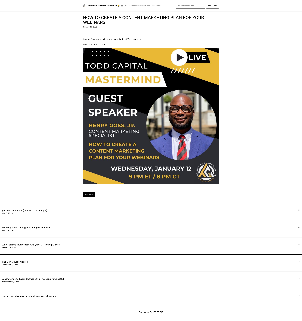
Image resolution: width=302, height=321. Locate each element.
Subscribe (212, 5)
